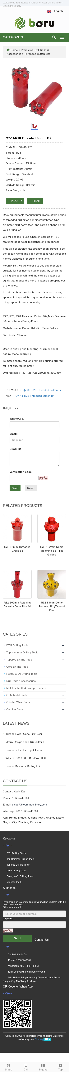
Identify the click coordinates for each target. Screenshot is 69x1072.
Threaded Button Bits (37, 53)
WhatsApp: (17, 418)
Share (8, 1069)
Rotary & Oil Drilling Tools (21, 673)
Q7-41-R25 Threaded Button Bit (35, 395)
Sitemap (39, 1039)
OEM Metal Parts (16, 695)
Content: (15, 448)
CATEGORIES (13, 37)
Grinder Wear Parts (18, 702)
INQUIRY (16, 200)
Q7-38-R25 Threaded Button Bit (42, 390)
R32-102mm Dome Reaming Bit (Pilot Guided (51, 550)
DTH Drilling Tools (17, 645)
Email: (14, 433)
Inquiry (43, 1069)
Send (15, 488)
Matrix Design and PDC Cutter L (25, 741)
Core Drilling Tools (17, 666)
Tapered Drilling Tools (19, 659)
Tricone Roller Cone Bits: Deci (24, 733)
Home (14, 49)
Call (26, 1069)
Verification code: (21, 471)
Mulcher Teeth (14, 882)
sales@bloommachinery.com (29, 804)
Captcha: (8, 918)
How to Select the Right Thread (25, 750)
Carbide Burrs (14, 709)
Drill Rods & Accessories (21, 680)
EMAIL (36, 200)
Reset (30, 488)
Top (60, 1069)
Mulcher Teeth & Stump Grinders (26, 688)
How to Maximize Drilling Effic (23, 766)
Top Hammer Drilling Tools (22, 652)
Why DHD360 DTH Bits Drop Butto (26, 758)
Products (26, 49)
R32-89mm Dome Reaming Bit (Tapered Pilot (52, 606)
